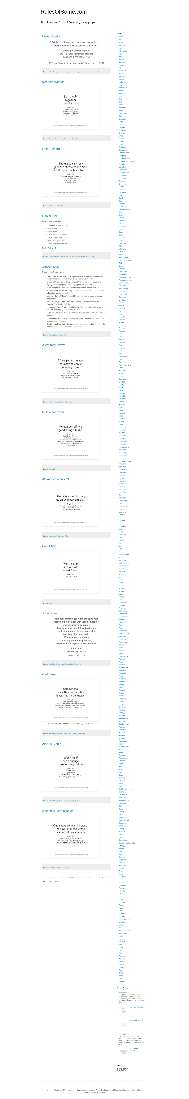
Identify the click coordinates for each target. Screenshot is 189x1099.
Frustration (123, 356)
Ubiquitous (123, 914)
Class (121, 144)
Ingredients (123, 458)
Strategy (122, 846)
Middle (121, 574)
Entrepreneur (60, 664)
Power (121, 662)
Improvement (73, 72)
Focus (121, 334)
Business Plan (124, 113)
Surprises (122, 860)
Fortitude (122, 342)
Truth (121, 911)
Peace (121, 628)
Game (121, 368)
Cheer (121, 136)
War (120, 945)
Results (121, 752)
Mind (120, 577)
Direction (122, 224)
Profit (121, 687)
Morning (122, 586)
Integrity (122, 475)
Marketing (73, 256)
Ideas (50, 603)
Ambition (122, 62)
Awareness (123, 85)
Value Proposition (125, 931)
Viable (121, 936)
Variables (122, 933)
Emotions (122, 255)
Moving (121, 591)
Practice (122, 665)
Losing (121, 540)
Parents (122, 620)
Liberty (121, 515)
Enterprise (122, 269)
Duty (120, 240)
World (121, 973)
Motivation (122, 588)
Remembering (124, 730)
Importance (52, 536)
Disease (122, 229)
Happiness (123, 393)
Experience (123, 294)
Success (69, 402)
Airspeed (122, 57)
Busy (120, 116)
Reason (122, 716)
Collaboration (59, 139)
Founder (122, 351)
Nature (121, 597)
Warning (122, 948)
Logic (121, 532)
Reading (122, 710)
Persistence (123, 636)
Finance (122, 328)
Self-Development (93, 72)
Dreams (122, 238)
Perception (123, 631)
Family (121, 306)
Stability (122, 832)
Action (121, 40)
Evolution (122, 286)
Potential (122, 659)
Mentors (122, 571)
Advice (121, 48)
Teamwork (122, 882)
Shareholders (124, 801)
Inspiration (123, 470)
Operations (123, 611)
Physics (122, 645)
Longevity (122, 535)
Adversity (122, 45)
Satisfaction (123, 778)
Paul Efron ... (51, 546)
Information (123, 455)
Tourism (122, 902)
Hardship (122, 396)
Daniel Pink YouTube (50, 248)
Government (123, 379)
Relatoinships (124, 724)
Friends (121, 354)
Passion (122, 622)
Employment (123, 258)
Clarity (121, 142)
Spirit (121, 826)
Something (72, 801)
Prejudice (122, 670)
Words (121, 967)
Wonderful (122, 964)
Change (51, 139)
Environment (123, 283)
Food (121, 337)
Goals (121, 373)
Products (122, 685)
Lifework (122, 520)
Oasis (121, 600)
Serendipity (123, 795)
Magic (121, 549)
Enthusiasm (123, 272)
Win (120, 950)
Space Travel (124, 820)
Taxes (121, 874)
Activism (122, 43)
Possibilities (69, 664)
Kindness (60, 868)
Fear (120, 314)
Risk (120, 767)
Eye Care (122, 300)
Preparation (123, 673)
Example (122, 291)
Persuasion (81, 256)
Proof (121, 696)
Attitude (121, 79)
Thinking (122, 891)
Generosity (123, 371)
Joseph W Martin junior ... (59, 811)
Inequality (122, 453)
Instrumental (123, 472)
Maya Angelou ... (53, 36)
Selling (93, 256)
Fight (120, 325)
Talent (121, 871)
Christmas (122, 139)
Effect (121, 246)
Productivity (123, 682)
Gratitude (122, 382)
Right (121, 764)
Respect (122, 744)
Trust (120, 908)
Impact (121, 439)
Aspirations (123, 71)
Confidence (123, 167)
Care (120, 125)
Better (50, 72)
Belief (121, 96)
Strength (122, 848)
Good (50, 469)
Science (122, 781)
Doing (121, 232)
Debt (120, 201)
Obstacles (122, 608)
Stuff (120, 854)
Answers (122, 65)
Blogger (102, 1092)
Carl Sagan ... (51, 674)
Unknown (122, 922)
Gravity (121, 385)
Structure (122, 851)
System (121, 868)
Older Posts (105, 877)
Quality (121, 701)
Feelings (122, 320)
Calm (121, 122)
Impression (123, 444)
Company (122, 156)
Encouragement (125, 260)
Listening (122, 526)
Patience (122, 625)
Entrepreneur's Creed (127, 277)
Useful (121, 925)
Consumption (124, 173)
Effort (58, 206)
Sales (88, 256)
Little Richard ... (52, 149)
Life (54, 469)
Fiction (121, 323)
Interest (121, 478)
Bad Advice (123, 88)
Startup (121, 834)
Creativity (52, 664)
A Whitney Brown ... (55, 345)
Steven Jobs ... (52, 266)
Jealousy (122, 489)
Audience (122, 82)
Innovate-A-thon (61, 734)
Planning (122, 651)
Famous (122, 308)
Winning (122, 956)
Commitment (123, 150)
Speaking (122, 823)
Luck (120, 546)
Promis (121, 693)
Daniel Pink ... (51, 216)
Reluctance (123, 727)
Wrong (121, 981)
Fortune (122, 345)
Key (120, 495)
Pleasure (122, 653)
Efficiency (122, 249)
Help (120, 407)
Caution (122, 127)
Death (121, 198)
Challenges (52, 206)
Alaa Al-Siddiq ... (53, 744)
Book (121, 105)
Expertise (122, 297)
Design (121, 212)
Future (121, 362)
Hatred (121, 402)
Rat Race (122, 707)
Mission (122, 580)
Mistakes (122, 583)
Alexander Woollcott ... (57, 479)
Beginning (122, 93)
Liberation (122, 512)
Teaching (122, 877)
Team (121, 880)
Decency (122, 204)
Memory (122, 569)
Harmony (122, 399)
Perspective (123, 639)
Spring (121, 829)
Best (120, 99)
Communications (69, 139)
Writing (121, 979)
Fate (120, 311)
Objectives (123, 602)
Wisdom (122, 959)
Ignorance (122, 427)
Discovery (52, 734)
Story (121, 837)
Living (121, 529)
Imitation (122, 433)
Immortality (123, 436)
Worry (121, 976)
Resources (60, 536)
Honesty (122, 413)
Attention (122, 77)
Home (71, 877)
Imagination (123, 430)
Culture (121, 187)
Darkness (122, 192)
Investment (52, 868)
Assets (121, 74)
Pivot (120, 648)
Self (120, 786)
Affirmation (123, 51)
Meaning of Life (124, 563)
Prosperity (122, 699)
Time (67, 536)
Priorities (122, 676)
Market (51, 335)
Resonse (122, 738)
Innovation (82, 72)
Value (121, 928)
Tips (65, 335)
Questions (122, 704)
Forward (122, 348)
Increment (122, 450)
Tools (121, 899)
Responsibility (124, 747)
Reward (66, 868)
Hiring (121, 410)
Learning (122, 509)
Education (122, 243)
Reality (121, 713)
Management (65, 256)
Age (120, 54)
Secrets (121, 783)
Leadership (123, 506)
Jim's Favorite (72, 734)
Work (63, 206)
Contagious (123, 175)
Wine (121, 953)
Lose (120, 537)
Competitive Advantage (61, 72)
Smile (121, 809)
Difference (122, 221)
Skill (120, 806)
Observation (123, 605)
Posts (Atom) (57, 881)
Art (120, 68)
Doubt (121, 235)
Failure (51, 402)
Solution (122, 815)
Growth (121, 388)
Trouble (122, 905)
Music (121, 594)
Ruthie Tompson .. (54, 412)
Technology (123, 885)
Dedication (123, 207)
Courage (122, 181)
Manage (122, 552)
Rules (121, 769)
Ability (121, 37)
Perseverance (124, 634)
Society (121, 812)
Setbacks (122, 798)
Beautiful (122, 91)
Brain (121, 110)
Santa (121, 775)
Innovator (122, 467)
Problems (122, 679)
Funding (122, 359)
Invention (122, 481)
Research (81, 734)
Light (120, 523)
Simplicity (122, 803)
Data (120, 195)
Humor (56, 402)
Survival (122, 863)
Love (120, 543)
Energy (121, 266)
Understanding (124, 919)
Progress (79, 139)
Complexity (123, 164)
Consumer (123, 170)
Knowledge (123, 501)
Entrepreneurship (125, 280)
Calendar (122, 119)
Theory (121, 888)
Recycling (122, 721)
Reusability (123, 755)
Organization (123, 617)
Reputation (123, 733)
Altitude (121, 59)
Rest (120, 750)
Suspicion (122, 866)
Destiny (121, 215)
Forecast (122, 339)
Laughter (62, 402)
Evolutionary (123, 289)
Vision (121, 939)
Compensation (124, 158)
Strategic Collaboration (127, 843)
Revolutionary (124, 758)
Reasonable (123, 718)
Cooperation (123, 178)
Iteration (122, 487)
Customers (123, 190)
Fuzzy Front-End (125, 365)
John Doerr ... (51, 613)
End (120, 263)
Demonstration (124, 209)
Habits (121, 390)
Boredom (122, 108)
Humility (122, 419)
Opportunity (123, 614)
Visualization (123, 942)
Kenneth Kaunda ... (55, 82)
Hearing (122, 405)
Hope (121, 416)
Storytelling (123, 840)
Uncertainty (123, 916)
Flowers (122, 331)
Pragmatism (123, 667)
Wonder (122, 962)
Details (121, 218)
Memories (122, 566)
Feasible (122, 317)
